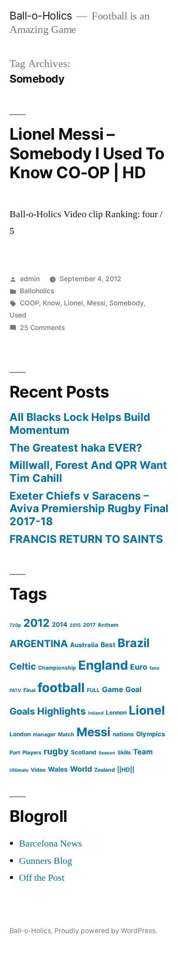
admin (30, 279)
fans (154, 668)
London (20, 734)
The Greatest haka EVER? (76, 447)
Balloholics (37, 291)
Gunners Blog (45, 861)
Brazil (133, 643)
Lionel (73, 303)
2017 (89, 625)
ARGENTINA (39, 644)
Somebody (126, 303)
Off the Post (41, 878)
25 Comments (42, 328)
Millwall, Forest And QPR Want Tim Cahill (88, 471)
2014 (59, 625)
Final (29, 690)
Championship (57, 667)
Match (66, 734)
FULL (93, 690)
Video (38, 770)
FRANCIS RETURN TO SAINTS (86, 539)
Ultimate (19, 770)
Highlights (61, 711)
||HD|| (125, 769)
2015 (75, 625)
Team (143, 751)
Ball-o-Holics (41, 15)
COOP (29, 303)
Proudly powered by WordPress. (105, 931)
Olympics (150, 734)
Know (51, 303)
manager (44, 734)
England (103, 665)
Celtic (23, 666)
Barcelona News (50, 843)
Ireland (96, 713)
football (61, 687)
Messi (96, 303)
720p (15, 625)
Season (107, 753)
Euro (138, 666)
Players (31, 752)
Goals (22, 711)
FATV (15, 690)
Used (18, 315)
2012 (36, 622)
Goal (133, 689)
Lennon (116, 712)
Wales (58, 769)
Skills (124, 752)
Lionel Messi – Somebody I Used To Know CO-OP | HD (87, 153)
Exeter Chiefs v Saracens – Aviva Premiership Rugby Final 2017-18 (89, 508)
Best (108, 645)
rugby (56, 751)
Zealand (104, 770)
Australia (84, 645)
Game (112, 689)
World (81, 768)
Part (15, 752)
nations (123, 734)
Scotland (83, 752)
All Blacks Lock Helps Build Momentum (80, 423)
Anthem (108, 625)
